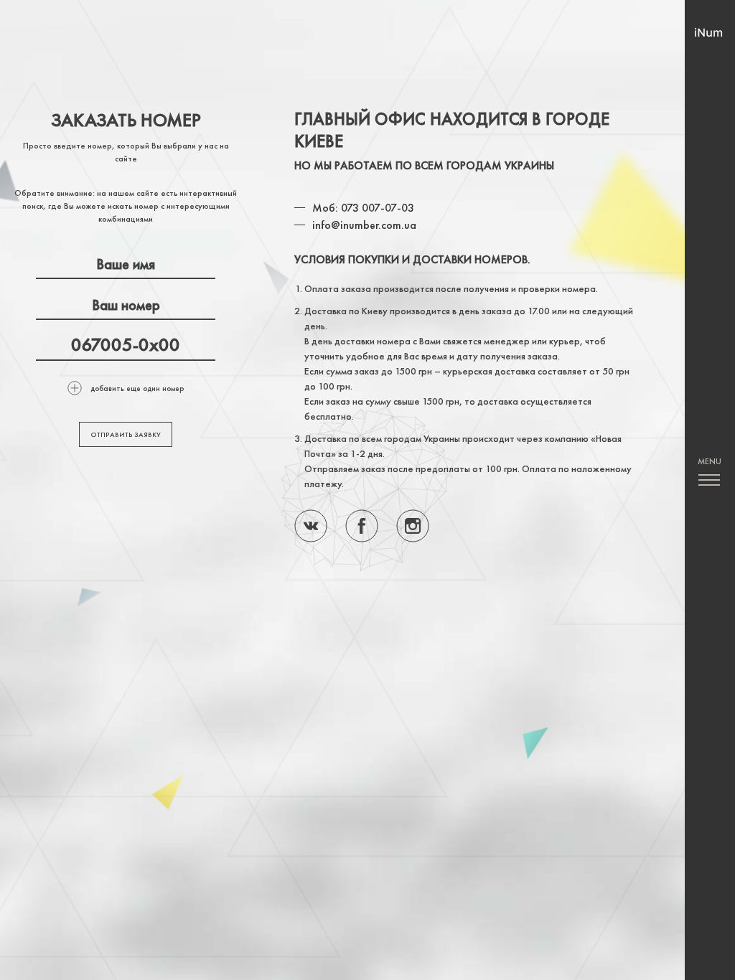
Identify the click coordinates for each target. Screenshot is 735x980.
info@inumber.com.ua (364, 224)
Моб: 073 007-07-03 (363, 207)
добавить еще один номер (137, 388)
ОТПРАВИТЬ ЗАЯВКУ (125, 434)
